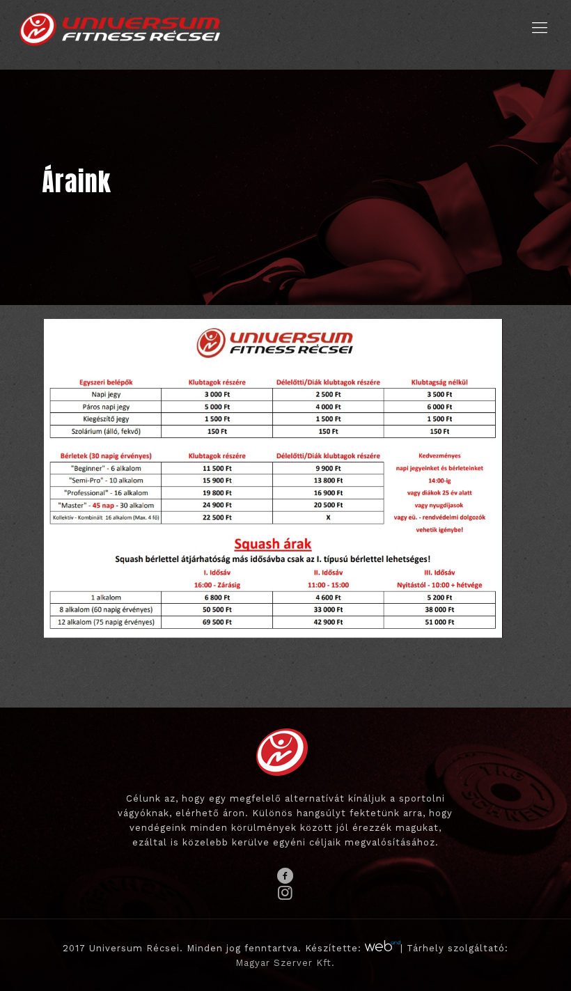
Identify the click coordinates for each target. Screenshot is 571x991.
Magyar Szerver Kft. (285, 963)
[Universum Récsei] (119, 28)
